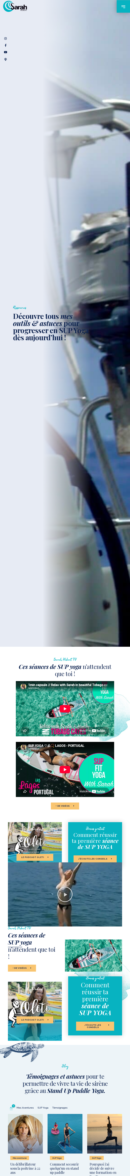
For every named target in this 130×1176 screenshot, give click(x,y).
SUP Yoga (57, 1158)
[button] (65, 894)
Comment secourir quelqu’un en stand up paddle (64, 1168)
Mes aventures (20, 1158)
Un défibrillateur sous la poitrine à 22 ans (25, 1168)
